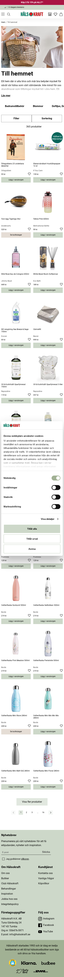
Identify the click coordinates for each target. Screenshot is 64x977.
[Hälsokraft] (32, 14)
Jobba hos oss (9, 898)
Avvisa (32, 548)
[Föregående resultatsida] (13, 812)
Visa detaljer (47, 519)
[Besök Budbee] (48, 962)
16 (43, 812)
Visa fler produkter (32, 801)
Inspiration (7, 893)
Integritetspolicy (10, 904)
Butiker (5, 878)
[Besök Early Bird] (22, 970)
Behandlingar (8, 888)
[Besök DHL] (40, 971)
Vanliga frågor (46, 878)
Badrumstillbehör (14, 106)
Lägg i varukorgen (16, 180)
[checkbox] (3, 859)
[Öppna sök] (8, 14)
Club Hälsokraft (9, 883)
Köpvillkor (43, 883)
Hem (3, 22)
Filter (16, 118)
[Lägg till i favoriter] (29, 174)
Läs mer (5, 95)
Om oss (5, 873)
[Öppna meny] (3, 14)
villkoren (25, 859)
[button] (12, 963)
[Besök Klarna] (29, 962)
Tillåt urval (32, 538)
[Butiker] (50, 14)
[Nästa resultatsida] (50, 812)
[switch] (56, 487)
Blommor (38, 106)
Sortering (47, 118)
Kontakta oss (45, 873)
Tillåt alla (32, 528)
